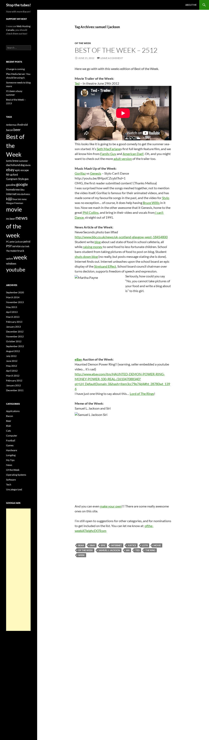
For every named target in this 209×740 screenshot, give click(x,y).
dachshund (13, 165)
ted (137, 550)
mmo (24, 199)
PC (7, 241)
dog (22, 165)
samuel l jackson (109, 550)
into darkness (23, 194)
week (81, 555)
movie (157, 545)
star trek (25, 246)
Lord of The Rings (142, 393)
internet (116, 545)
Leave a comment (111, 58)
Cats (8, 430)
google (22, 184)
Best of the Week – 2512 (116, 50)
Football (10, 440)
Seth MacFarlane (108, 149)
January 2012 (13, 385)
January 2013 (13, 326)
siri (128, 550)
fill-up (9, 174)
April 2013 (12, 312)
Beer (8, 420)
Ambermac (11, 124)
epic (103, 545)
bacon (9, 130)
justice (132, 545)
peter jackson (16, 241)
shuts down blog (86, 256)
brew (15, 160)
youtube (15, 269)
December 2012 (14, 331)
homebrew (13, 189)
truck (20, 250)
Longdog (11, 455)
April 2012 (12, 370)
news (22, 217)
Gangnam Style (15, 179)
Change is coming (15, 69)
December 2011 (14, 390)
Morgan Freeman (14, 203)
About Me (191, 4)
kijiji (9, 199)
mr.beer (10, 218)
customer (23, 161)
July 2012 (11, 356)
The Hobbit (11, 250)
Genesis (95, 173)
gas (26, 179)
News (9, 464)
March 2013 (12, 316)
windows (11, 263)
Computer (11, 435)
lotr (145, 545)
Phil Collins (91, 212)
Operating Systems (16, 474)
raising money (92, 247)
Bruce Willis (151, 203)
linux (14, 199)
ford (15, 174)
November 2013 (15, 302)
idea (22, 189)
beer (17, 129)
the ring (150, 550)
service (16, 246)
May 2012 (11, 365)
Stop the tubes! (18, 5)
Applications (13, 411)
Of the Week (83, 43)
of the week (85, 550)
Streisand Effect (105, 266)
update (9, 258)
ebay (92, 545)
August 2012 (13, 351)
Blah (8, 425)
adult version (122, 159)
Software (11, 479)
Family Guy (108, 154)
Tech (8, 484)
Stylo (165, 198)
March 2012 (12, 375)
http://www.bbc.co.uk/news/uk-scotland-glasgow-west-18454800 (121, 237)
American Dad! (133, 154)
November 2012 (15, 336)
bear (81, 545)
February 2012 (14, 380)
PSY (9, 246)
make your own (110, 506)
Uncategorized (14, 489)
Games (9, 445)
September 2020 (15, 292)
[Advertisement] (18, 569)
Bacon (9, 416)
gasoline (11, 184)
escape (25, 170)
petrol (26, 241)
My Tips (10, 460)
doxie (28, 165)
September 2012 (15, 346)
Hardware (11, 450)
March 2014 (12, 297)
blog (97, 242)
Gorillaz (80, 173)
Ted (77, 83)
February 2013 (14, 321)
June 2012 (11, 360)
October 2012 (13, 341)
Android (22, 124)
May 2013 (11, 307)
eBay (78, 359)
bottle (9, 161)
